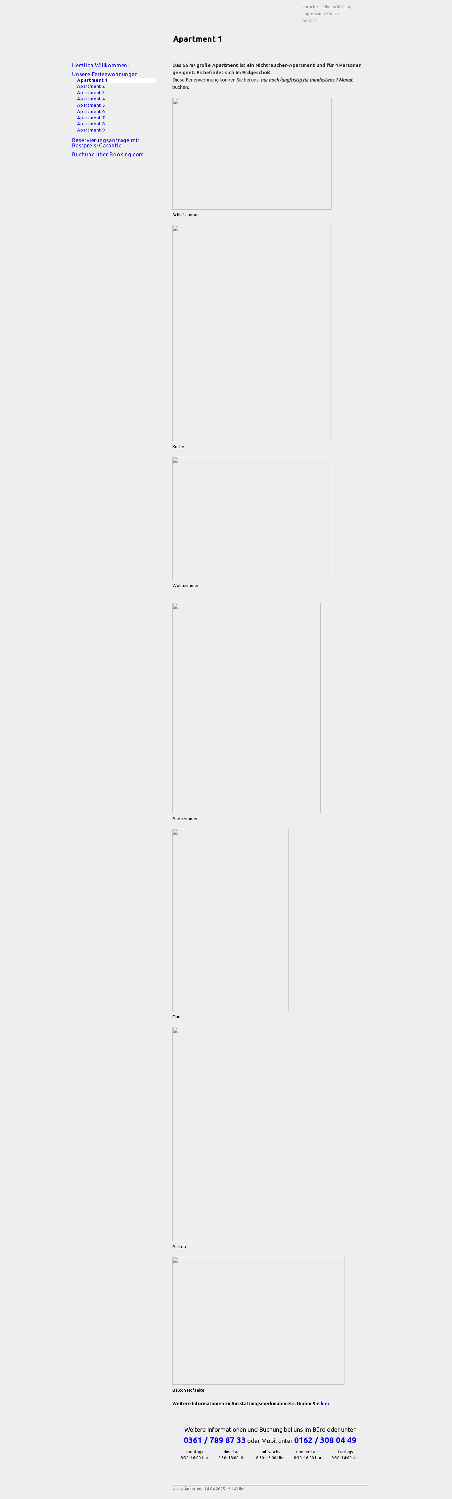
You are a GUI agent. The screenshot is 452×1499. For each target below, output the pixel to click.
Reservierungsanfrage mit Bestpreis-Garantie (106, 142)
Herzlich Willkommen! (100, 65)
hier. (326, 1403)
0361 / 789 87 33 (215, 1440)
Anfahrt (309, 20)
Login (349, 7)
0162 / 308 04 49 (325, 1440)
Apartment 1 (92, 80)
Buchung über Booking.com (108, 154)
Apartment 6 (91, 111)
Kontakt (333, 14)
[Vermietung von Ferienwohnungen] (112, 28)
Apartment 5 (91, 105)
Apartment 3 (91, 92)
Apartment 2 (91, 86)
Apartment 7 (91, 117)
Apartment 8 (91, 123)
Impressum (312, 14)
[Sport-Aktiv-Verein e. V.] (226, 12)
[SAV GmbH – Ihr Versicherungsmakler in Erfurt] (189, 12)
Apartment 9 (91, 130)
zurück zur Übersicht (321, 7)
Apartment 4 (91, 98)
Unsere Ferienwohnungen (105, 74)
